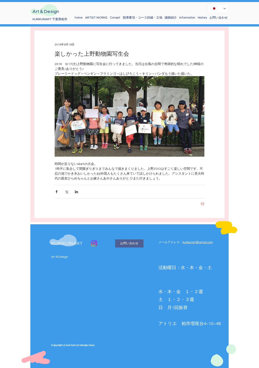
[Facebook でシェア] (56, 192)
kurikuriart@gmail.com (198, 242)
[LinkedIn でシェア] (76, 192)
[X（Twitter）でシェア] (66, 192)
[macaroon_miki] (94, 243)
